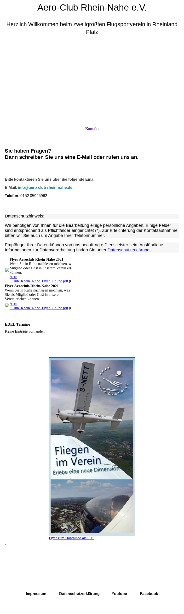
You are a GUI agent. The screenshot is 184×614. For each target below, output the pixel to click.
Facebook (149, 594)
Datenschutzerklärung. (129, 250)
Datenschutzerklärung (79, 594)
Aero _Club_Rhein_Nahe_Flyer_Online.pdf (39, 279)
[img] (92, 83)
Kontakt (92, 129)
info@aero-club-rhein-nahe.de (45, 188)
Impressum (36, 594)
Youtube (119, 594)
